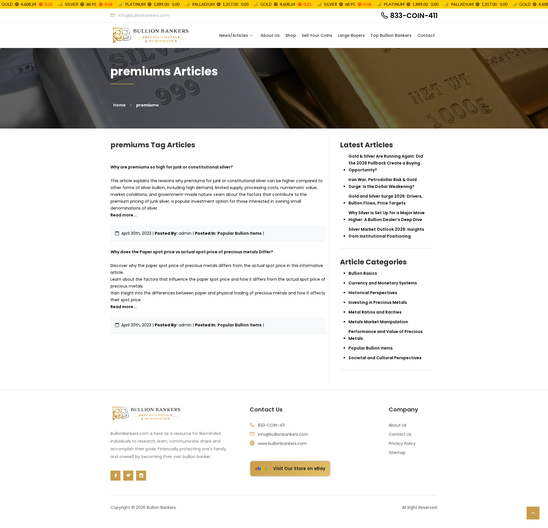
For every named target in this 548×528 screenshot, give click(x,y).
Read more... (123, 215)
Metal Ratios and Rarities (375, 312)
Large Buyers (351, 35)
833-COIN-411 (414, 15)
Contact (426, 35)
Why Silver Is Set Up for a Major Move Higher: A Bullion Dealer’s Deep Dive (386, 216)
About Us (270, 35)
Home (119, 105)
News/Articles (233, 35)
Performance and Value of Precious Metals (385, 335)
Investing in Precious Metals (377, 302)
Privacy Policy (402, 443)
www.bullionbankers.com (282, 443)
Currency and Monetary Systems (382, 283)
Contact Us (400, 434)
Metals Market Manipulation (378, 322)
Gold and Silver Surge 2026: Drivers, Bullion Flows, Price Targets (385, 199)
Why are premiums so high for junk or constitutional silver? (171, 167)
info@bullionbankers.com (283, 434)
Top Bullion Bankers (391, 35)
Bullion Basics (362, 273)
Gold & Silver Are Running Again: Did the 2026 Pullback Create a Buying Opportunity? (385, 163)
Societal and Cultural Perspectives (385, 358)
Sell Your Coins (317, 35)
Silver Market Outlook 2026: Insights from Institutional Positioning (386, 232)
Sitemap (397, 452)
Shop (290, 35)
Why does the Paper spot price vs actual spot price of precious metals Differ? (191, 252)
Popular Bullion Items (239, 233)
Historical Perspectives (372, 293)
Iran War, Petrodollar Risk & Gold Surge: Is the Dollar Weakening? (382, 183)
